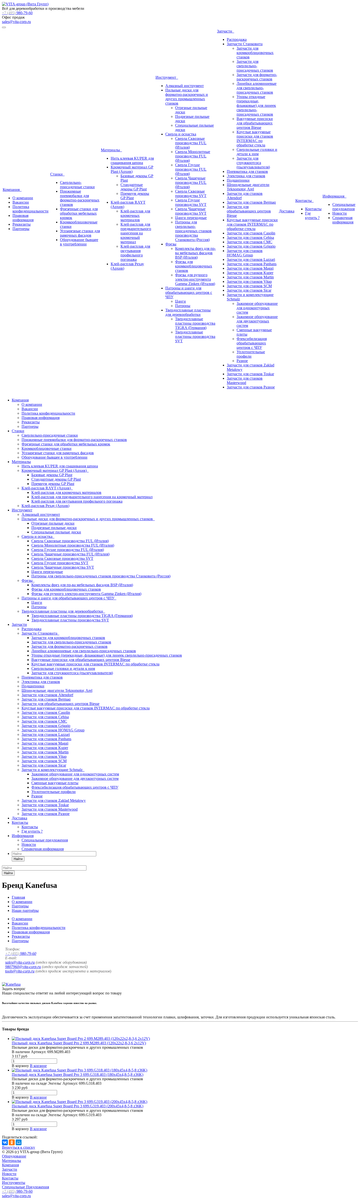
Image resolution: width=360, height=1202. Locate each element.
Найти (18, 859)
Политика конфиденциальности (30, 209)
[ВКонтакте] (5, 1142)
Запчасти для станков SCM (249, 286)
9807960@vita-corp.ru (23, 967)
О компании (22, 198)
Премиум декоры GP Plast (52, 484)
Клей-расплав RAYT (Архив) (47, 488)
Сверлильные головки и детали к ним (257, 151)
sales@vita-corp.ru (16, 22)
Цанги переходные (191, 218)
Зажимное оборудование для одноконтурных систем (257, 307)
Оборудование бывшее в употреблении (79, 242)
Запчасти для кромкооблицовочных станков (255, 52)
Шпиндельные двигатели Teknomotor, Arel (248, 187)
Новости (339, 213)
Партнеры (20, 229)
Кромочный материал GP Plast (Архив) (132, 169)
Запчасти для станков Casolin (251, 233)
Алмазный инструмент (184, 86)
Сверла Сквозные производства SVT (190, 193)
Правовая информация (23, 217)
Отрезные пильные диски (52, 523)
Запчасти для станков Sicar (249, 290)
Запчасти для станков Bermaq (251, 202)
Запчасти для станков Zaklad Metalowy (54, 800)
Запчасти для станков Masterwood (245, 380)
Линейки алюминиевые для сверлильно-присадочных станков (256, 87)
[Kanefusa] (11, 984)
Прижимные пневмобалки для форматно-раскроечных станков (79, 198)
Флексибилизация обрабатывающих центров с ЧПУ (252, 343)
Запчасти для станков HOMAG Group (245, 253)
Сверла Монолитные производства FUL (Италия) (192, 156)
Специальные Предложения (25, 1187)
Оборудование (14, 1156)
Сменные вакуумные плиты (54, 783)
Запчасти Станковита (245, 44)
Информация (334, 196)
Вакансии (20, 202)
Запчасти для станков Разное (251, 387)
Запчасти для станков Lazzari (251, 259)
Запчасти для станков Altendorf (47, 695)
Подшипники (238, 180)
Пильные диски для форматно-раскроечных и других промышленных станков (186, 96)
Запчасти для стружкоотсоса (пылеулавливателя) (253, 162)
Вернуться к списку (18, 1147)
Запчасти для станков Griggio (251, 246)
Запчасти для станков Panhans (251, 264)
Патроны (182, 306)
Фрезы (170, 244)
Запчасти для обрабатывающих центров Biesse (249, 211)
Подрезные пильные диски (54, 528)
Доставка (286, 211)
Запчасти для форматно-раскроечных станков (257, 77)
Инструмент (167, 77)
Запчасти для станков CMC (249, 242)
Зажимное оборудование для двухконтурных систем (257, 321)
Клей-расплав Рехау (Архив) (45, 506)
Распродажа (237, 39)
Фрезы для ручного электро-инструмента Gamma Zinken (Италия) (195, 279)
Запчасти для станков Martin (250, 277)
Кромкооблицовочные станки (47, 448)
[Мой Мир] (19, 1142)
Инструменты (13, 1182)
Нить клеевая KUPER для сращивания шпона (132, 160)
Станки (57, 174)
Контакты (304, 200)
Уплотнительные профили (251, 354)
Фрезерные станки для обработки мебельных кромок (79, 213)
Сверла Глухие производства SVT (190, 202)
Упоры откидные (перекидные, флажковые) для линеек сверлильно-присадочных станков (256, 105)
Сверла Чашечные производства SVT (190, 211)
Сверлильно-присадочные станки (77, 184)
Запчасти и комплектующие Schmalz (53, 770)
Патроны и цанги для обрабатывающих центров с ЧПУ (188, 292)
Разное (242, 361)
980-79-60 (17, 13)
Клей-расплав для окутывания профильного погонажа (135, 253)
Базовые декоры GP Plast (51, 475)
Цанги (180, 301)
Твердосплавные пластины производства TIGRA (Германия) (195, 323)
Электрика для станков (246, 176)
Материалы (111, 150)
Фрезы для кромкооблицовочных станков (193, 266)
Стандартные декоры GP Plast (133, 187)
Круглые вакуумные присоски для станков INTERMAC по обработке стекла (255, 138)
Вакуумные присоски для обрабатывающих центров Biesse (255, 123)
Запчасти (225, 31)
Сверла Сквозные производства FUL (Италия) (190, 142)
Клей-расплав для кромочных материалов (135, 215)
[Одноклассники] (12, 1142)
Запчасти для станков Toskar (250, 374)
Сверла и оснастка (180, 134)
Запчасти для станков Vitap (249, 281)
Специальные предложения (343, 206)
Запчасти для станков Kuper (250, 273)
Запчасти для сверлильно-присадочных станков (255, 65)
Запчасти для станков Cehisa (250, 237)
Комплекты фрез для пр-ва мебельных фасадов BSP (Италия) (195, 252)
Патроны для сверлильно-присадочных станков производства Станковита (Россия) (193, 231)
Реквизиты (21, 224)
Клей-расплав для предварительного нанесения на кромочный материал (135, 233)
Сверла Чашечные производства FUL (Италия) (190, 182)
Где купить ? (312, 215)
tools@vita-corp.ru (20, 971)
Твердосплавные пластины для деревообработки (188, 312)
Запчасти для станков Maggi (250, 268)
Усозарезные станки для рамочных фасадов (80, 233)
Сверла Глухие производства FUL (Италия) (190, 169)
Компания (12, 189)
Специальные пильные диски (56, 532)
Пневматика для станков (247, 171)
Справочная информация (342, 220)
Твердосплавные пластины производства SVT (195, 336)
